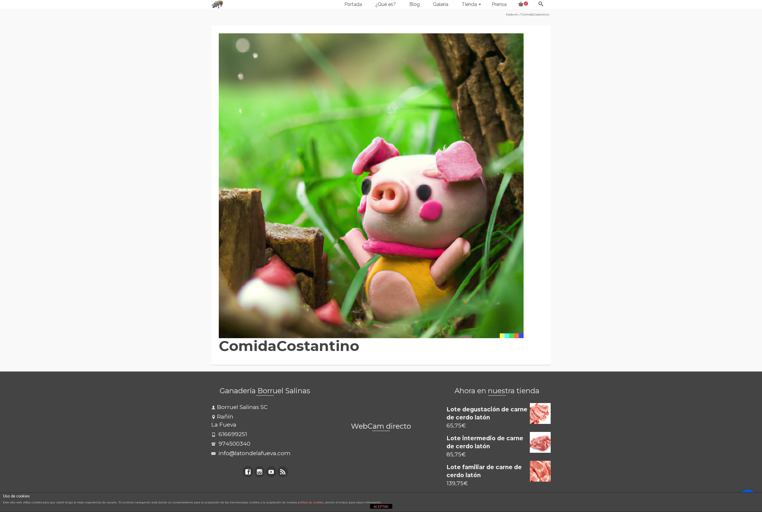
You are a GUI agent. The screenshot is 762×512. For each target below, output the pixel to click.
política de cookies (311, 502)
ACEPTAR (381, 506)
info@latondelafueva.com (254, 453)
